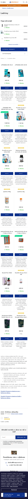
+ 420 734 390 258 (15, 465)
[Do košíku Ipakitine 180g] (7, 214)
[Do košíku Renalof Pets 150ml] (7, 296)
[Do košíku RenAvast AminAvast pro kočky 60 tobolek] (21, 173)
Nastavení (14, 490)
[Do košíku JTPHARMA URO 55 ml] (7, 88)
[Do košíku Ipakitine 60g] (21, 214)
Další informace (14, 486)
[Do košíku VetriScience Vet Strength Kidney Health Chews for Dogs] (21, 338)
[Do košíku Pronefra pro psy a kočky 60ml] (7, 173)
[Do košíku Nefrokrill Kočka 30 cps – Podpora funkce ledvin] (7, 254)
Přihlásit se (21, 437)
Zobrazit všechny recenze (17, 413)
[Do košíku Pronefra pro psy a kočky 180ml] (21, 130)
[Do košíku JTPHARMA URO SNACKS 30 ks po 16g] (7, 130)
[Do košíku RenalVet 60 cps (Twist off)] (21, 296)
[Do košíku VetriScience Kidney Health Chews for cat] (7, 338)
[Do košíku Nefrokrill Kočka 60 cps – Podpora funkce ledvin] (21, 254)
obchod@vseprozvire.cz (15, 462)
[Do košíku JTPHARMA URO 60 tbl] (21, 88)
